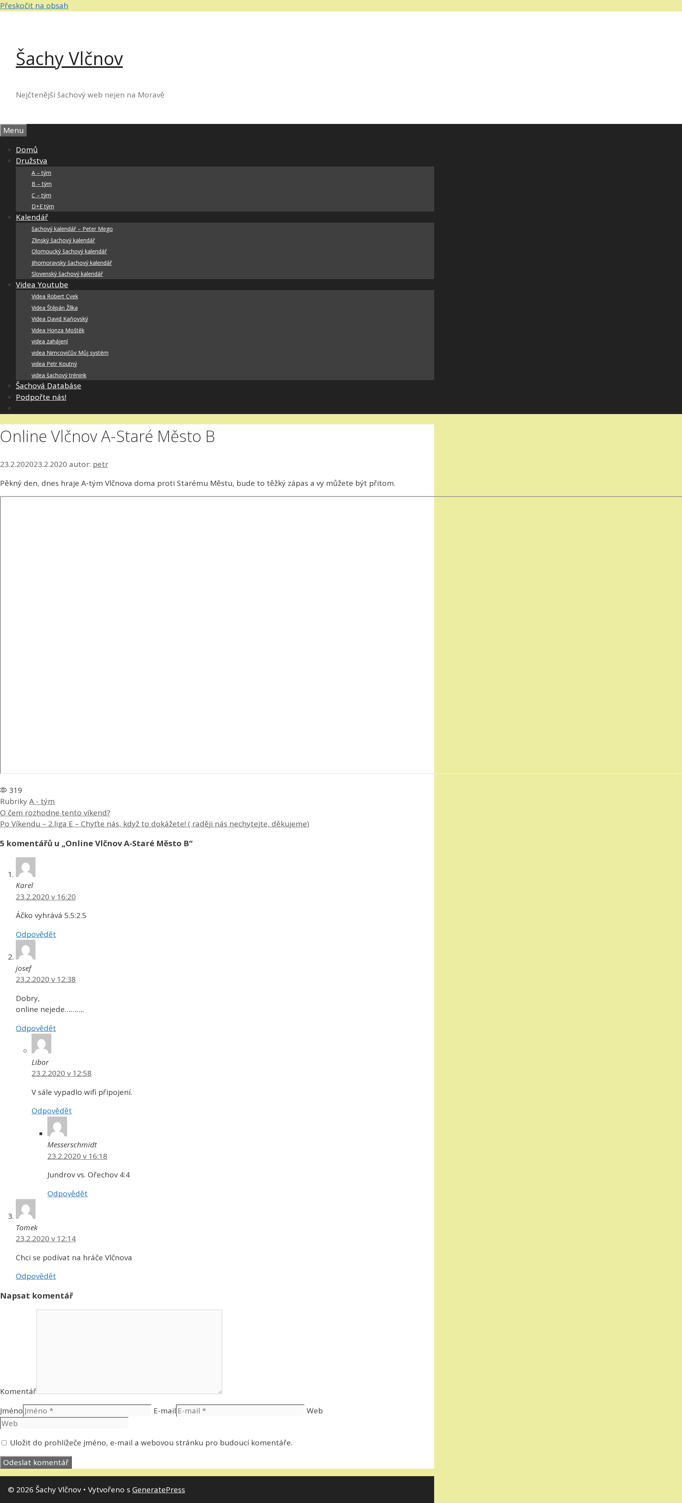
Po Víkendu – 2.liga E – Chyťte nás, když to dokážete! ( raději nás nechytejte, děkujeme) (154, 824)
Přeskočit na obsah (34, 5)
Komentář (18, 1391)
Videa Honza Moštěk (58, 330)
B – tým (42, 183)
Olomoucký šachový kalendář (69, 251)
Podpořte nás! (41, 397)
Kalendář (32, 217)
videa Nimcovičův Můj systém (70, 352)
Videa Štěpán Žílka (55, 307)
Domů (27, 149)
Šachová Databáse (48, 385)
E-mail (165, 1411)
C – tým (41, 195)
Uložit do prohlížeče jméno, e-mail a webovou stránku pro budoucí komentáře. (151, 1442)
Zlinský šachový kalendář (63, 240)
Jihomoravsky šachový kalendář (72, 262)
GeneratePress (158, 1489)
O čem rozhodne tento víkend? (55, 813)
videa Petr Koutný (54, 363)
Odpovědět (36, 934)
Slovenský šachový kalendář (67, 273)
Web (315, 1411)
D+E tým (43, 206)
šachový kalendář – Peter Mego (72, 228)
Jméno (11, 1411)
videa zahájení (50, 341)
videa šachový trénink (59, 375)
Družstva (31, 161)
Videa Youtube (42, 284)
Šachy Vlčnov (69, 58)
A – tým (41, 172)
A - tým (42, 801)
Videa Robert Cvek (55, 296)
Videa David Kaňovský (60, 318)
